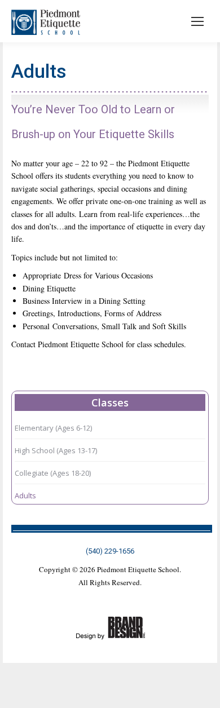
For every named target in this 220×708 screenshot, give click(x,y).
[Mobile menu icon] (197, 21)
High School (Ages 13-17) (56, 450)
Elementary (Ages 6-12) (53, 428)
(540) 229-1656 (110, 551)
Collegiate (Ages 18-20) (53, 473)
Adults (25, 495)
